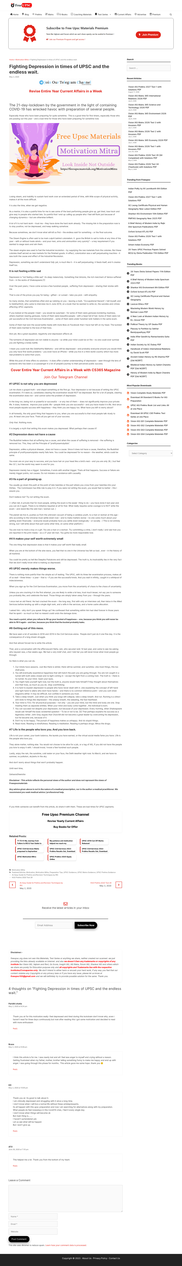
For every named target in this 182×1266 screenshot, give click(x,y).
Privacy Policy (100, 1258)
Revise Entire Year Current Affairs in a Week (65, 91)
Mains (50, 14)
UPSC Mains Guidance (86, 872)
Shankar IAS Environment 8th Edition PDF (150, 287)
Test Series (102, 14)
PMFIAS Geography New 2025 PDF (145, 218)
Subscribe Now (85, 925)
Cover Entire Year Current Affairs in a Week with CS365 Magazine (65, 370)
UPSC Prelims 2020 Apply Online (61, 858)
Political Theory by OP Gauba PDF (146, 324)
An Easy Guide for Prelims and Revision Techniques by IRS (35, 875)
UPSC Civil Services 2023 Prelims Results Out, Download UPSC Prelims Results (62, 851)
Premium (156, 14)
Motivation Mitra (22, 60)
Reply (15, 1028)
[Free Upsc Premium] (91, 33)
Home (15, 14)
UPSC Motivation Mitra (26, 857)
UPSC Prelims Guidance (106, 872)
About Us (86, 1258)
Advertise (141, 14)
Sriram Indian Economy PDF (141, 244)
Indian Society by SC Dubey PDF (146, 344)
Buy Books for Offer (65, 826)
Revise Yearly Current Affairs (65, 821)
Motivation (30, 872)
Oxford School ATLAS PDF (140, 231)
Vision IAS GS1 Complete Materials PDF (149, 421)
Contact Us (114, 1258)
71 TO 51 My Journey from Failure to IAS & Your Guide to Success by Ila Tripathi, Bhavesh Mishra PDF (29, 843)
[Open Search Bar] (170, 14)
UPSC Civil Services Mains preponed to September (28, 850)
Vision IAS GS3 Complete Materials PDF (149, 430)
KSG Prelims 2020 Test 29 (22, 877)
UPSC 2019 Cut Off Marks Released (93, 842)
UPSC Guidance (70, 872)
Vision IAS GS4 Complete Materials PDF (149, 434)
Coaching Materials (82, 14)
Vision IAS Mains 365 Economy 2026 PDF (148, 140)
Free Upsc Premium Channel (65, 814)
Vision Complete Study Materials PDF (148, 393)
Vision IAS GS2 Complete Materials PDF (149, 425)
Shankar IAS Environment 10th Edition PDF (148, 213)
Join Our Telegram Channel (65, 377)
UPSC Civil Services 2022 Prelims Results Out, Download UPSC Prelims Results (94, 851)
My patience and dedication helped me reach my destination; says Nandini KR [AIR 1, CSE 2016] (61, 843)
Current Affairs (124, 14)
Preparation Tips (56, 872)
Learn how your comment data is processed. (66, 1245)
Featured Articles (18, 872)
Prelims (38, 14)
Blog (26, 14)
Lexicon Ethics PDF (139, 304)
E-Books (63, 14)
